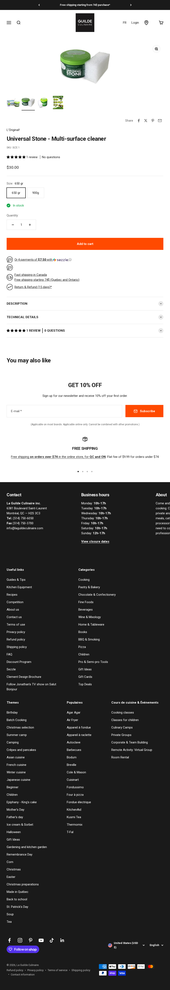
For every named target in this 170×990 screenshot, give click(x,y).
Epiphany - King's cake (22, 802)
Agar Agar (73, 712)
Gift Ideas (85, 669)
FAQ (9, 654)
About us (13, 609)
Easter (11, 877)
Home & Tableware (91, 624)
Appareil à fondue (79, 727)
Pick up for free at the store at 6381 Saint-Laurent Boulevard (85, 5)
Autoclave (73, 742)
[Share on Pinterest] (152, 120)
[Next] (131, 5)
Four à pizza (75, 795)
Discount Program (19, 662)
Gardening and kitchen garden (27, 847)
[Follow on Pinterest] (30, 940)
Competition (15, 602)
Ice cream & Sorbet (20, 824)
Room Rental (120, 757)
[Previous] (39, 5)
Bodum (71, 757)
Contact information (23, 974)
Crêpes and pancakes (21, 750)
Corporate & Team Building (129, 742)
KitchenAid (74, 810)
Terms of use (16, 624)
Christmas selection (20, 727)
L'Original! (13, 130)
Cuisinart (73, 780)
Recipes (12, 594)
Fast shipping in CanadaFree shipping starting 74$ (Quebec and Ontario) (47, 277)
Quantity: (12, 215)
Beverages (85, 609)
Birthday (12, 712)
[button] (16, 157)
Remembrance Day (19, 854)
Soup (10, 914)
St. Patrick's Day (17, 907)
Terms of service (57, 970)
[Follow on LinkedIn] (62, 940)
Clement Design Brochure (24, 677)
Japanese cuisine (18, 780)
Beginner (12, 787)
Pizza (82, 647)
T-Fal (70, 832)
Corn (10, 862)
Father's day (15, 817)
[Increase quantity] (30, 225)
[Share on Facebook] (138, 120)
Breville (71, 765)
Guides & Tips (16, 580)
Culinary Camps (122, 727)
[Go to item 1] (13, 103)
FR (124, 22)
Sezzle (11, 669)
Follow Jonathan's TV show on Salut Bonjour (31, 686)
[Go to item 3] (43, 103)
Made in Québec (17, 892)
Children (83, 654)
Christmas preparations (23, 884)
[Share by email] (159, 120)
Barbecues (74, 750)
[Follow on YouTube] (41, 940)
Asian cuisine (16, 757)
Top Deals (85, 684)
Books (82, 632)
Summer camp (17, 735)
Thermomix (74, 824)
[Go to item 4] (58, 103)
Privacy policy (16, 632)
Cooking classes (122, 712)
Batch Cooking (17, 720)
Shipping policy (17, 647)
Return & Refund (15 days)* (33, 287)
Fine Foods (86, 602)
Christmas (14, 869)
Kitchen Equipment (19, 587)
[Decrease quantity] (13, 225)
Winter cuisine (16, 772)
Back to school (17, 899)
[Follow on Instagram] (20, 940)
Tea (9, 922)
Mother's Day (15, 810)
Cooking (84, 580)
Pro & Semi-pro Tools (93, 662)
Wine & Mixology (89, 617)
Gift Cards (85, 677)
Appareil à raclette (79, 735)
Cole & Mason (76, 772)
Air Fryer (72, 720)
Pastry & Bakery (89, 587)
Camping (13, 742)
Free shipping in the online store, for (58, 457)
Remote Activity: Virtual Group (131, 750)
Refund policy (16, 639)
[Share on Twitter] (145, 120)
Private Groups (121, 735)
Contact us (14, 617)
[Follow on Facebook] (9, 940)
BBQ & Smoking (89, 639)
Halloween (14, 832)
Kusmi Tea (74, 817)
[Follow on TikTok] (52, 940)
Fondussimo (75, 787)
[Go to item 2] (28, 103)
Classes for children (125, 720)
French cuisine (16, 765)
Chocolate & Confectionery (97, 594)
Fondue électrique (79, 802)
